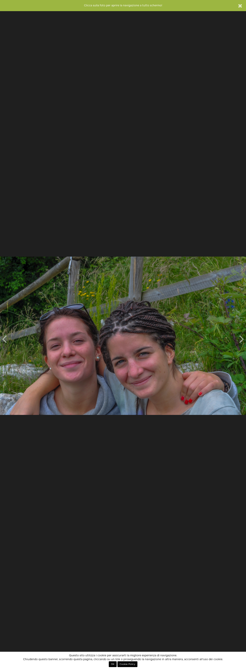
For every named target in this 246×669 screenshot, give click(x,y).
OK (113, 664)
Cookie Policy (127, 664)
